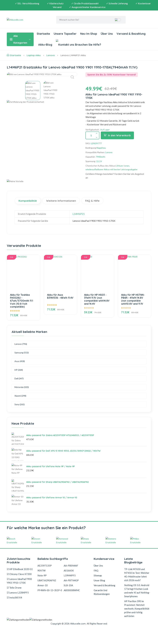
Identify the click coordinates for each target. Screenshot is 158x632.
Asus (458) (20, 361)
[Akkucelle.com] (26, 20)
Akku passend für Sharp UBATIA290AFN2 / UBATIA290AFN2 (57, 482)
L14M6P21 (79, 213)
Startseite (43, 33)
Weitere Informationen (61, 200)
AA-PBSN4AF (71, 565)
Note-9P (42, 575)
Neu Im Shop (88, 33)
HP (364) (19, 369)
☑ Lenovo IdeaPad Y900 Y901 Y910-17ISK (19, 581)
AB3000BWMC (72, 590)
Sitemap (98, 575)
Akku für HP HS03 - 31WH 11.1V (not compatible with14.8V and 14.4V (97, 299)
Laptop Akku (34, 55)
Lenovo (50, 55)
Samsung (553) (22, 352)
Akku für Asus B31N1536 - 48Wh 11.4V (60, 296)
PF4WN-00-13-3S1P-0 (49, 590)
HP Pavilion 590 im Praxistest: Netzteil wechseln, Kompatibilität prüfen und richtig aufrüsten (136, 608)
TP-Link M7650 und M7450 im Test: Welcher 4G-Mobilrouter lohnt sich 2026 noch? (136, 575)
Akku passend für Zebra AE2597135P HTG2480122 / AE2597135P (60, 435)
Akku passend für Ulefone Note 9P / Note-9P (50, 466)
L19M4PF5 (70, 575)
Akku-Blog (45, 44)
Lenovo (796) (21, 344)
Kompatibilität (28, 200)
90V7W (41, 570)
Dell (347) (19, 378)
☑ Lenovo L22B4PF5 (18, 592)
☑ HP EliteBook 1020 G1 (20, 569)
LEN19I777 (96, 143)
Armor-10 (42, 585)
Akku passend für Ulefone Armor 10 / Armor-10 (51, 497)
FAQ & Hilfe (92, 200)
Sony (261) (20, 404)
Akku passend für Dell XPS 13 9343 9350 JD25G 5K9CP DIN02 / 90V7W (63, 450)
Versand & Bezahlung (131, 33)
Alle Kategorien (20, 39)
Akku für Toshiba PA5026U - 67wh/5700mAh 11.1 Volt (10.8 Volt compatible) (21, 300)
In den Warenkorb (119, 135)
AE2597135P (44, 565)
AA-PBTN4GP (71, 580)
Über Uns (107, 33)
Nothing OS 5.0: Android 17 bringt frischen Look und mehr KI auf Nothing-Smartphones (137, 591)
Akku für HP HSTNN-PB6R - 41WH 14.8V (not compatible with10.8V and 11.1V (133, 299)
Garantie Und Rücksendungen (102, 592)
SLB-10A (68, 585)
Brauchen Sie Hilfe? (87, 44)
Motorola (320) (22, 387)
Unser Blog (99, 580)
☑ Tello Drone (14, 587)
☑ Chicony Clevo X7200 (19, 574)
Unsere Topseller (65, 33)
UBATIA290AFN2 (46, 580)
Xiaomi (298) (20, 395)
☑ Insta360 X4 (14, 597)
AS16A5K (69, 570)
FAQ (96, 570)
